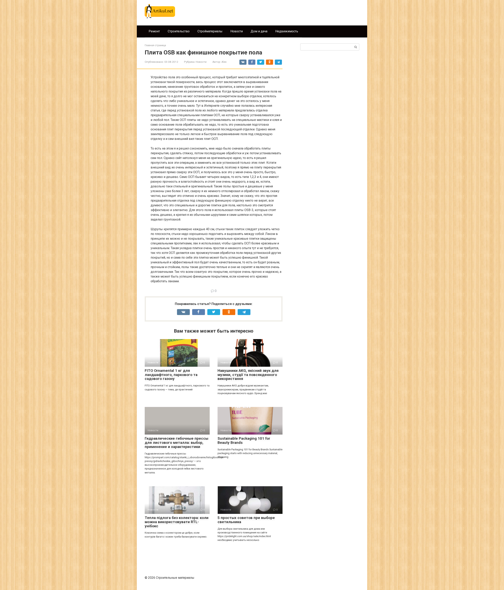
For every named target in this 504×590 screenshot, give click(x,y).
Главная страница (155, 45)
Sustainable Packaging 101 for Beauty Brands (244, 440)
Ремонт (154, 31)
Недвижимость (286, 31)
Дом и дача (259, 31)
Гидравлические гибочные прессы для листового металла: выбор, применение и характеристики (176, 442)
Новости (236, 31)
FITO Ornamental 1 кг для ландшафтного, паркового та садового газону (171, 374)
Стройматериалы (209, 31)
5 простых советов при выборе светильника (246, 519)
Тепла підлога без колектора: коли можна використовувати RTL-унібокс (176, 521)
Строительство (179, 31)
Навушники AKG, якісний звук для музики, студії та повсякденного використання (248, 374)
